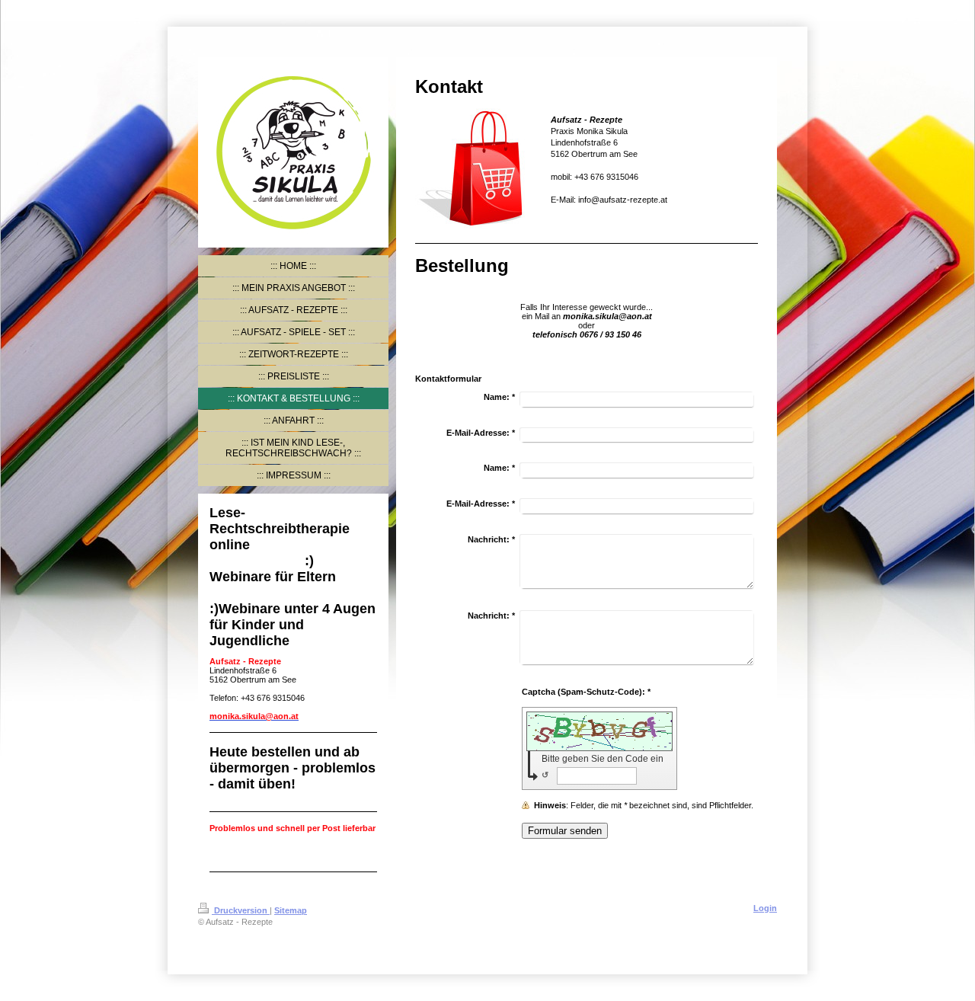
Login (765, 908)
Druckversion (241, 910)
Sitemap (290, 910)
